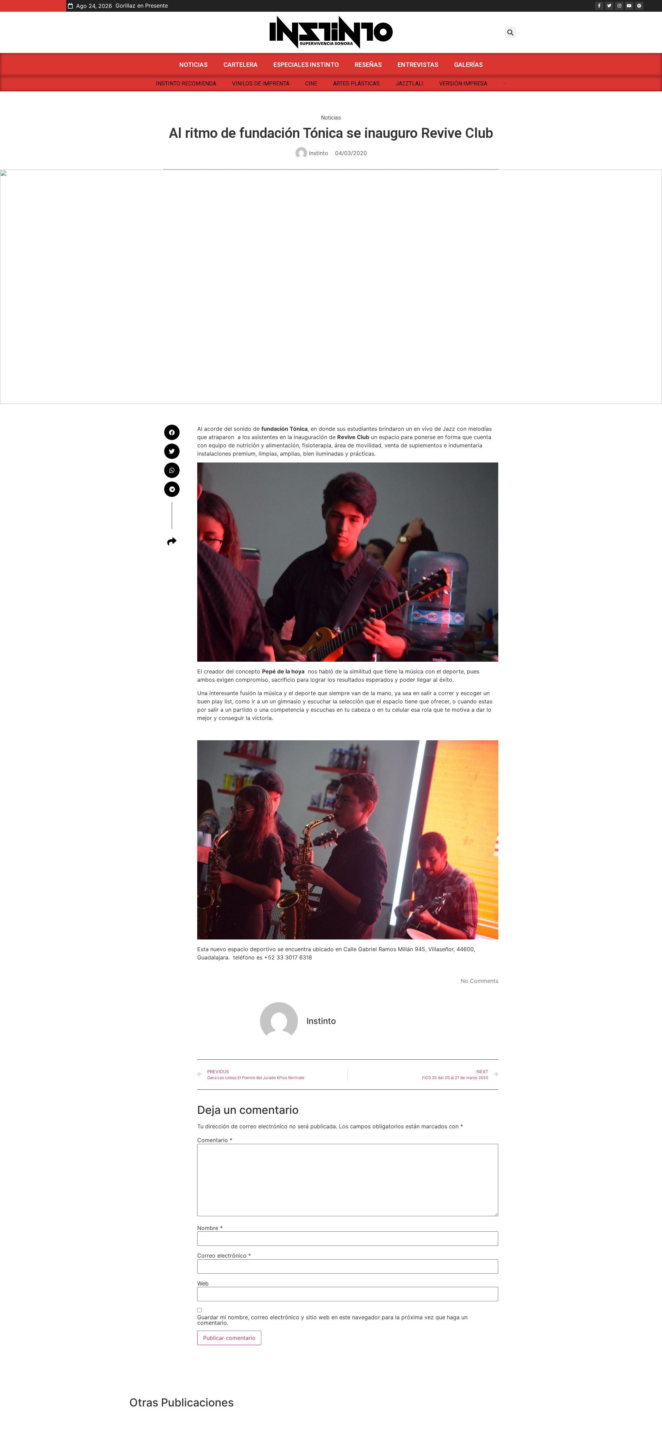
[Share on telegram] (172, 489)
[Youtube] (629, 6)
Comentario (214, 1140)
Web (203, 1283)
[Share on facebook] (172, 432)
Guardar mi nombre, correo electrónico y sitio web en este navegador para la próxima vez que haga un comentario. (332, 1319)
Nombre (210, 1228)
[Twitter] (609, 6)
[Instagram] (619, 6)
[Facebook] (599, 6)
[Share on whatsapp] (172, 470)
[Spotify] (639, 6)
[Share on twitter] (172, 451)
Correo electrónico (224, 1255)
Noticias (331, 117)
